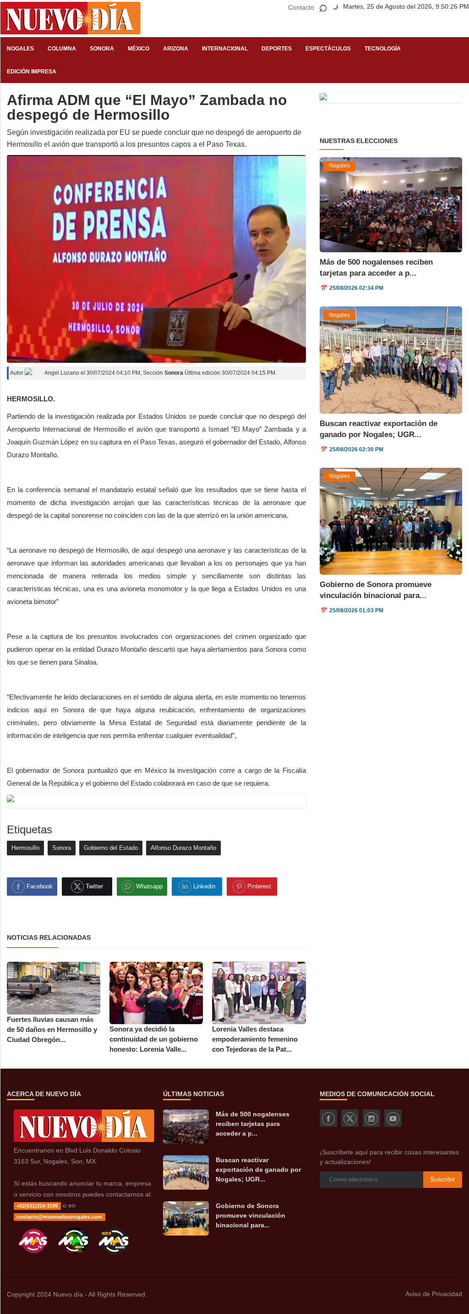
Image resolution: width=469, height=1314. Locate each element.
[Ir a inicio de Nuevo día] (84, 1139)
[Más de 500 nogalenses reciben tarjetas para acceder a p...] (186, 1126)
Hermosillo (25, 847)
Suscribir (442, 1179)
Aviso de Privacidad (433, 1293)
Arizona (175, 48)
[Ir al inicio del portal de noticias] (70, 18)
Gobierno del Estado (111, 847)
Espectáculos (328, 48)
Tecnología (383, 48)
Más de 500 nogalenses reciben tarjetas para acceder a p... (252, 1123)
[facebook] (328, 1118)
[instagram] (371, 1118)
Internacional (225, 48)
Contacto (301, 7)
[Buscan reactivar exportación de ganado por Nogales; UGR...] (186, 1172)
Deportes (277, 48)
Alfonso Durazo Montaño (183, 847)
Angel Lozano (61, 373)
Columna (62, 48)
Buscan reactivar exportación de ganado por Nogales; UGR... (258, 1169)
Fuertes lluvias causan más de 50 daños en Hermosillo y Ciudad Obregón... (52, 1029)
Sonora (102, 48)
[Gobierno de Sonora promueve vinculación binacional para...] (186, 1218)
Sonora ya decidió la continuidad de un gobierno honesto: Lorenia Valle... (153, 1039)
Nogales (20, 48)
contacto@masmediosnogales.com (59, 1217)
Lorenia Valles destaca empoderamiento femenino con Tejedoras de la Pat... (255, 1039)
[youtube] (393, 1118)
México (138, 48)
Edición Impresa (31, 71)
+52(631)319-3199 (37, 1206)
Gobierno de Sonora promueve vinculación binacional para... (250, 1215)
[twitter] (350, 1118)
